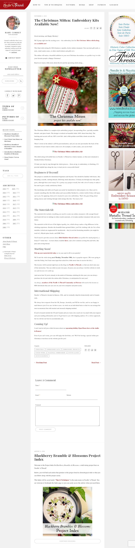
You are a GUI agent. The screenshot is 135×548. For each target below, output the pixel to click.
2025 (13, 189)
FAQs (4, 247)
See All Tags (12, 176)
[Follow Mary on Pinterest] (19, 95)
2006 (4, 227)
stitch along (73, 352)
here (66, 240)
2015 (14, 208)
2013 (14, 212)
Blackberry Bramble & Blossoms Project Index (67, 457)
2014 (4, 212)
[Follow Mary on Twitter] (13, 95)
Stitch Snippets (42, 356)
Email (37, 395)
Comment (38, 405)
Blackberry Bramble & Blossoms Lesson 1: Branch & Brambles (12, 146)
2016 (4, 208)
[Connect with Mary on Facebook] (7, 95)
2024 (4, 192)
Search (114, 5)
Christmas (40, 349)
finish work (40, 352)
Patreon (102, 5)
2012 (4, 216)
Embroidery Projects (71, 349)
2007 (14, 223)
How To (36, 5)
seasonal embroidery (56, 352)
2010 (4, 219)
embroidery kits (53, 349)
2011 (14, 216)
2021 (14, 196)
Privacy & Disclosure (9, 258)
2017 (14, 204)
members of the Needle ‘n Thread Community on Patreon (61, 282)
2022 (4, 196)
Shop (91, 5)
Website (69, 395)
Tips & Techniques (53, 5)
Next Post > (96, 363)
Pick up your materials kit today (45, 253)
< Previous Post (40, 363)
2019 (14, 200)
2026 (4, 189)
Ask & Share (6, 244)
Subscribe (9, 81)
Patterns (70, 5)
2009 (14, 219)
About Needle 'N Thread (10, 241)
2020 (4, 200)
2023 (14, 192)
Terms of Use (7, 255)
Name (37, 385)
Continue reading (80, 542)
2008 (4, 223)
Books (82, 5)
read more (14, 52)
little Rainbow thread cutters (69, 237)
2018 (4, 204)
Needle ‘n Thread (75, 265)
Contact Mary (14, 58)
